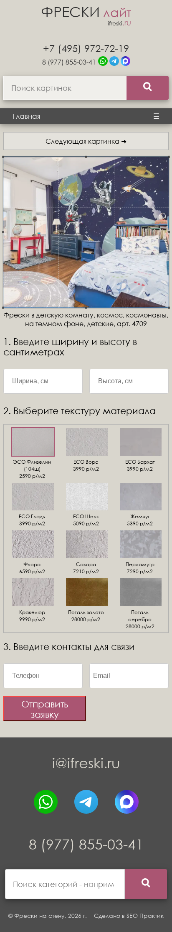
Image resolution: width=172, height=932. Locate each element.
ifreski (119, 23)
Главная (26, 116)
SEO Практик (145, 916)
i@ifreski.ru (86, 762)
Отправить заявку (44, 709)
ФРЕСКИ (86, 11)
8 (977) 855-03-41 (69, 61)
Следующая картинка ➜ (86, 141)
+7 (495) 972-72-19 (86, 48)
